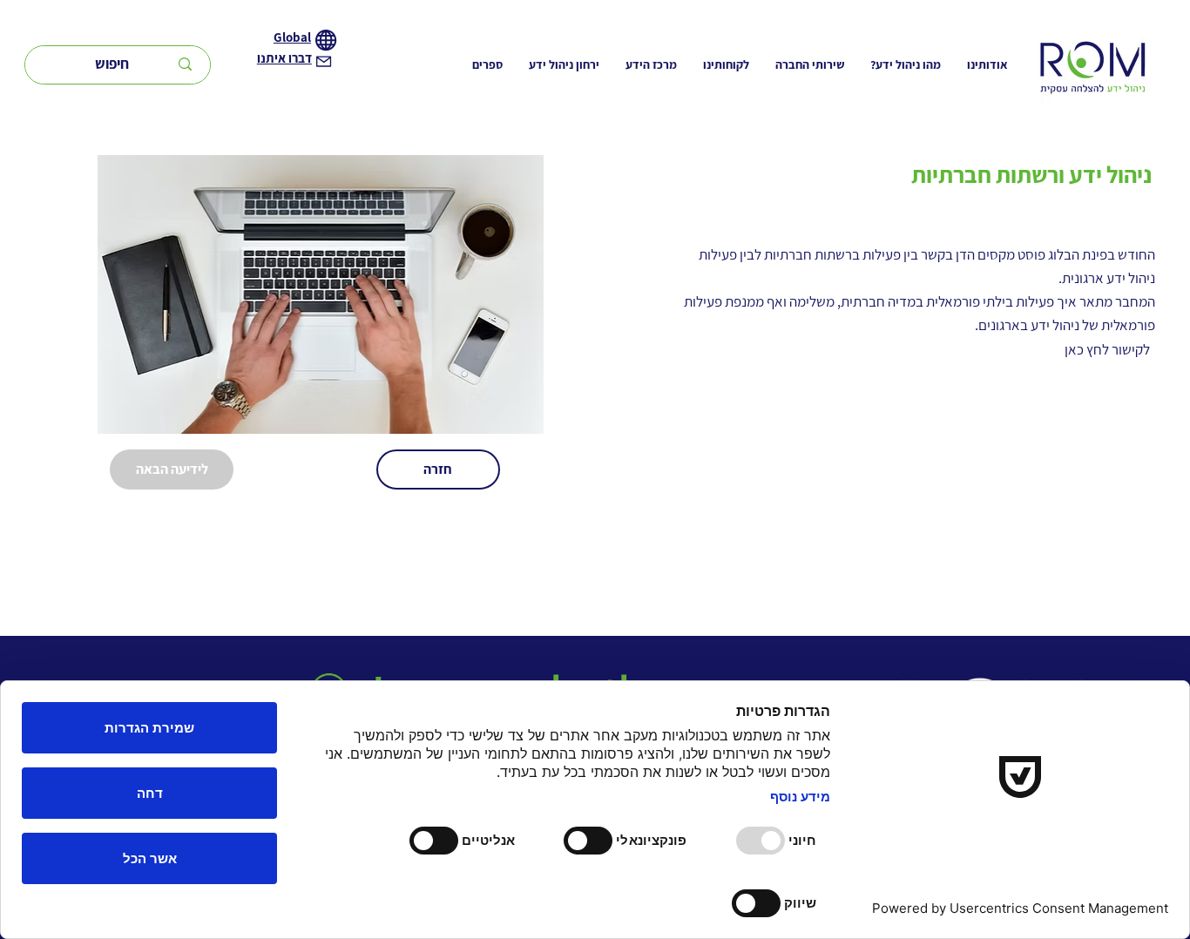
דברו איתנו (284, 58)
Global (292, 37)
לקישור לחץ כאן (1107, 349)
